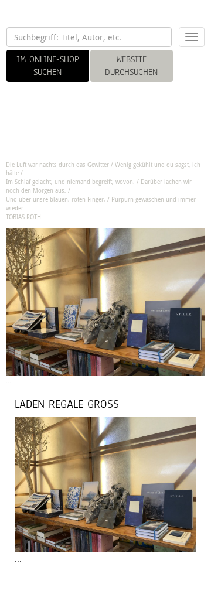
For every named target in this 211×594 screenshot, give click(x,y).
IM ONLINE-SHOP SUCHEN (47, 65)
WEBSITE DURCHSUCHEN (131, 65)
